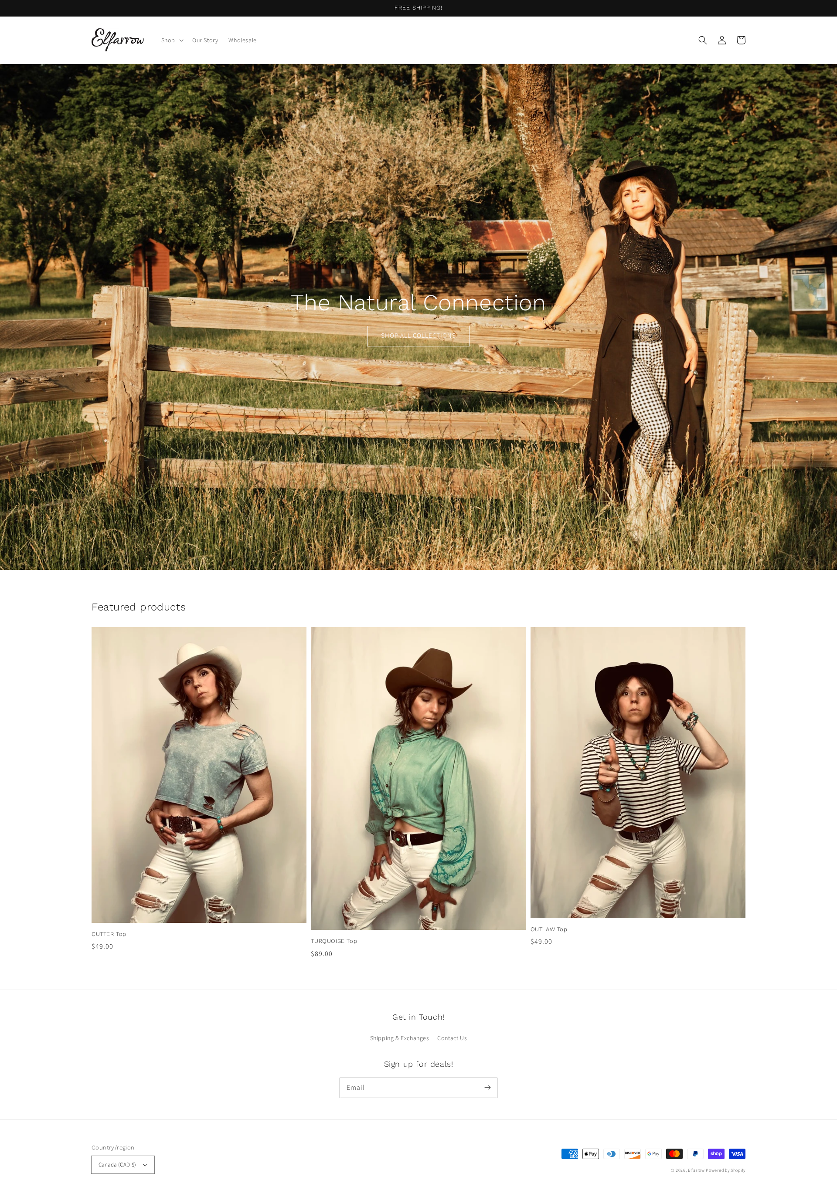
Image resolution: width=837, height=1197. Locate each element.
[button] (702, 40)
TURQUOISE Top (334, 941)
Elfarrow (696, 1170)
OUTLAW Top (549, 929)
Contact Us (452, 1038)
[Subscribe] (487, 1087)
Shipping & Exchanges (399, 1038)
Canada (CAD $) (117, 1164)
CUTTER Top (109, 934)
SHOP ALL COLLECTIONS (418, 335)
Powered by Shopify (725, 1170)
